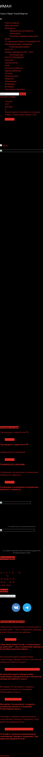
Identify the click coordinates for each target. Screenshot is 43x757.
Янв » (8, 585)
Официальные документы (21, 31)
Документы (10, 28)
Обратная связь (12, 25)
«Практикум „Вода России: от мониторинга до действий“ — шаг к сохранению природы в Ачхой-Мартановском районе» (21, 630)
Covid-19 (8, 49)
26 (4, 582)
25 (1, 582)
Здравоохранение (13, 71)
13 (7, 576)
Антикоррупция (16, 55)
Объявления (15, 33)
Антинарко (9, 87)
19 (4, 579)
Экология (9, 60)
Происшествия (11, 76)
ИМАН (5, 6)
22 (13, 579)
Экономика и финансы (15, 89)
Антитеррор (10, 84)
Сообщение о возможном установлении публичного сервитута (19, 473)
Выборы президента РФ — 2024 (19, 52)
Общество (9, 79)
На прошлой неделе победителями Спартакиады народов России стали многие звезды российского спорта (21, 659)
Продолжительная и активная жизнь (22, 669)
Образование (11, 81)
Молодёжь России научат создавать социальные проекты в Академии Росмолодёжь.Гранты (17, 689)
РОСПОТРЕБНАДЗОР (14, 57)
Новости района (12, 23)
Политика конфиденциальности (24, 36)
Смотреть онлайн (7, 97)
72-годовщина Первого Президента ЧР (22, 41)
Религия (8, 73)
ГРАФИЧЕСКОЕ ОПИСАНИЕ (12, 452)
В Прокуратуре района (20, 47)
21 (10, 579)
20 (7, 579)
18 (1, 579)
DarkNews (4, 755)
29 (13, 582)
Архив (7, 39)
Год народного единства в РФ (14, 432)
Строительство (11, 63)
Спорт (7, 65)
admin (5, 145)
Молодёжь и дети (13, 699)
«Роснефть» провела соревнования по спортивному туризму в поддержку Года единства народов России (19, 719)
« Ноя (2, 585)
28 (10, 582)
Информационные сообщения (18, 44)
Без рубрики (10, 639)
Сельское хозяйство (14, 68)
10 (19, 572)
